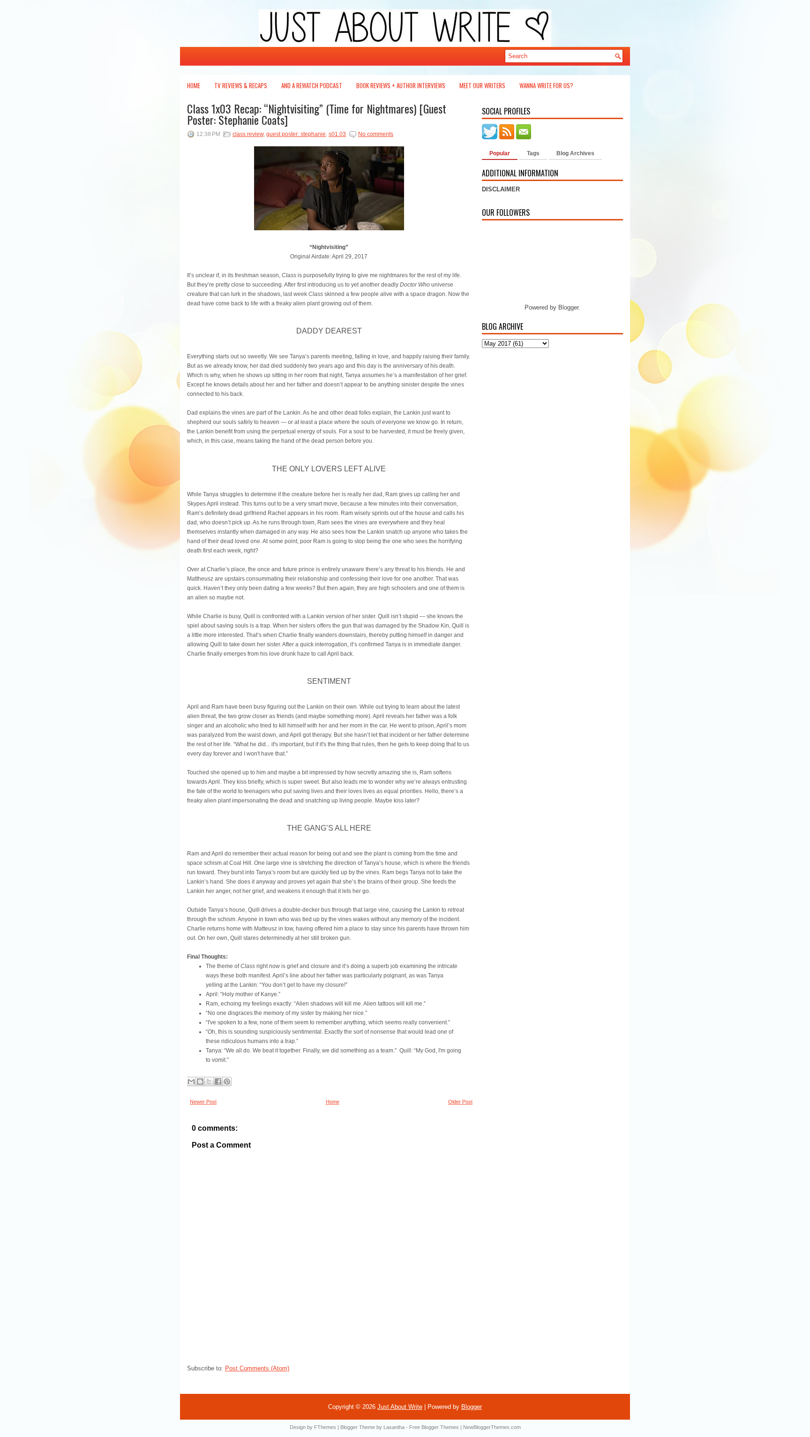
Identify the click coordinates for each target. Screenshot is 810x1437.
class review (247, 134)
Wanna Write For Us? (546, 85)
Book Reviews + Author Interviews (400, 85)
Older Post (460, 1101)
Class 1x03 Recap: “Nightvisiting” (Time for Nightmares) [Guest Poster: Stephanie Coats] (316, 114)
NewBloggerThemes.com (492, 1427)
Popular (499, 153)
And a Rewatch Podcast (311, 85)
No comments (375, 134)
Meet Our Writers (482, 85)
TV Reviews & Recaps (240, 85)
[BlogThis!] (200, 1081)
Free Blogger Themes (434, 1427)
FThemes (325, 1427)
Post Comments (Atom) (257, 1368)
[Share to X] (209, 1081)
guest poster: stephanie (296, 134)
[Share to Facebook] (218, 1081)
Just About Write (399, 1406)
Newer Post (203, 1101)
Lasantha (394, 1427)
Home (193, 85)
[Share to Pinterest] (227, 1081)
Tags (533, 153)
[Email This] (191, 1081)
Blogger (568, 307)
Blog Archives (575, 153)
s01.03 (337, 134)
